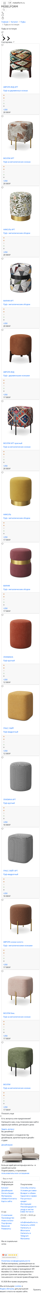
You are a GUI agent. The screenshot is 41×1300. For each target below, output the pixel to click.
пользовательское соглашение (15, 1173)
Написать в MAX (27, 1225)
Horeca (4, 1193)
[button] (1, 1299)
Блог (11, 1220)
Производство (7, 1218)
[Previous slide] (3, 38)
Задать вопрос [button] (7, 1129)
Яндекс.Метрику (7, 1289)
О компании (6, 1215)
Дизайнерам (7, 1145)
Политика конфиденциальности (15, 1261)
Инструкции (25, 1204)
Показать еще (7, 1113)
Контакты (12, 1198)
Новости (5, 1220)
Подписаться (7, 1182)
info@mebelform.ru (29, 1222)
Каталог (4, 1188)
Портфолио (6, 1223)
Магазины (25, 1238)
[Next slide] (8, 38)
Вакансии (5, 1226)
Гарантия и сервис (28, 1196)
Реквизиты (6, 1228)
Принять (37, 1289)
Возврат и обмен (28, 1193)
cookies (18, 1286)
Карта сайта (6, 1201)
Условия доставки (28, 1190)
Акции (11, 1193)
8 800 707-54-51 (27, 1212)
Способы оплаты (28, 1188)
